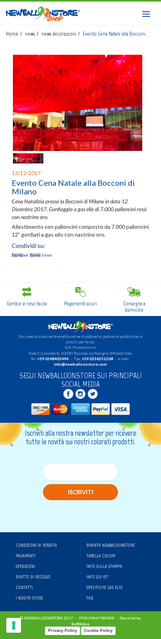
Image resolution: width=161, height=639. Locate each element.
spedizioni (25, 566)
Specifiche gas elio (104, 587)
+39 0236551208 (97, 358)
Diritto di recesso (33, 577)
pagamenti (26, 555)
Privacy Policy (62, 630)
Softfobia (80, 623)
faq (89, 598)
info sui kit (97, 577)
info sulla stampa (104, 566)
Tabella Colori (100, 555)
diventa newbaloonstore (110, 545)
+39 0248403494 (52, 358)
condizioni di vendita (36, 545)
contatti (24, 587)
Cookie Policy (98, 630)
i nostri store (29, 598)
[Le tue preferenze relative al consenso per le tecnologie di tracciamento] (13, 625)
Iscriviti (80, 491)
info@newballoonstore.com (80, 364)
